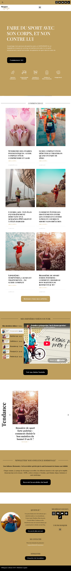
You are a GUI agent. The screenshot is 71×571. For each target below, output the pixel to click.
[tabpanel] (47, 343)
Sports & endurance (13, 78)
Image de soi (58, 77)
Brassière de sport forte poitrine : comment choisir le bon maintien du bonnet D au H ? (49, 280)
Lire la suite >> (25, 441)
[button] (39, 7)
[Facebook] (59, 2)
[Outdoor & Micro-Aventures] (47, 72)
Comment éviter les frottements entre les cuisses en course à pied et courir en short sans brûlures (50, 217)
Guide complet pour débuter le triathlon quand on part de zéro (50, 154)
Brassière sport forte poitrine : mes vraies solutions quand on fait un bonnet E (14, 346)
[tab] (12, 331)
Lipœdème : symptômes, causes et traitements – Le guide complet (20, 279)
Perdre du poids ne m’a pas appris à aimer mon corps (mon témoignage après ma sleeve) (14, 356)
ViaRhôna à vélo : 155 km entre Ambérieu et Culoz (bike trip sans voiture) (14, 341)
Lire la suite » (12, 161)
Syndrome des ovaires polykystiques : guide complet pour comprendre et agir (20, 154)
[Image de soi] (58, 72)
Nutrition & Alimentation (35, 78)
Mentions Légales (22, 567)
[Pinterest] (65, 2)
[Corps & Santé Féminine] (24, 72)
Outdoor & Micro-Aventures (46, 78)
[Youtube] (62, 2)
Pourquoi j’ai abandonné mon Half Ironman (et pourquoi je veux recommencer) (14, 351)
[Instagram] (56, 2)
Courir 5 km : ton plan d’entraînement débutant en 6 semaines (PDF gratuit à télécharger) (20, 217)
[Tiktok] (68, 2)
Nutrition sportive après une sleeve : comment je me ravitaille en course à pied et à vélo (14, 336)
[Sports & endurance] (12, 72)
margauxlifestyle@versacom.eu (35, 545)
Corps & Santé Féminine (24, 78)
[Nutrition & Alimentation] (35, 72)
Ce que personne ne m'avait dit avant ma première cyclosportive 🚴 (14, 331)
